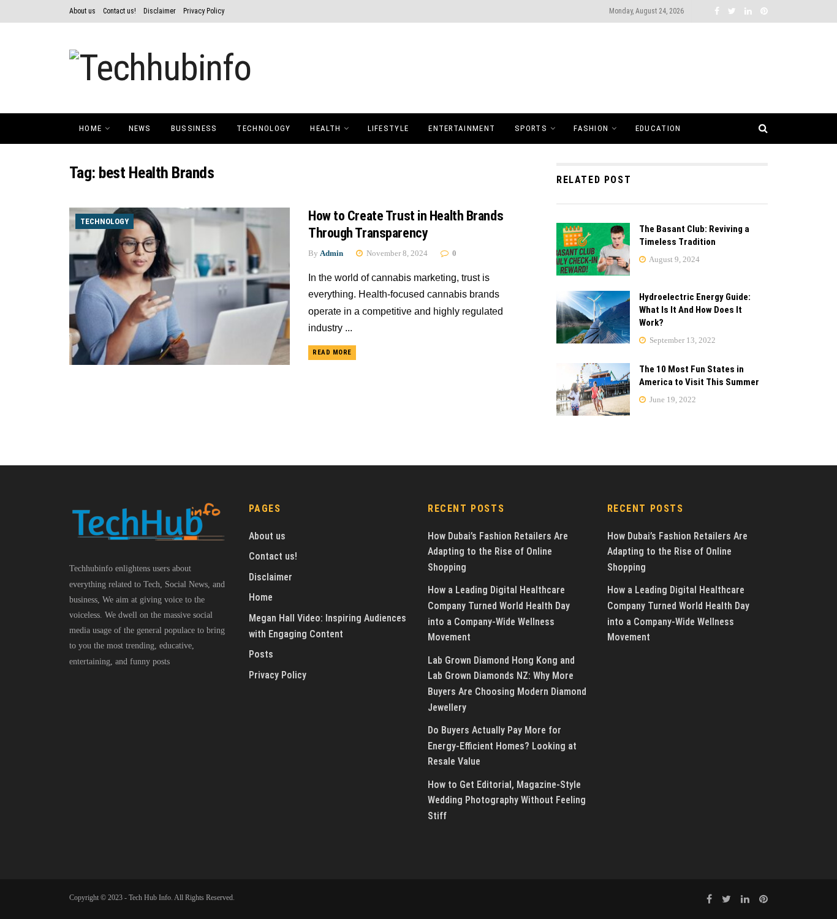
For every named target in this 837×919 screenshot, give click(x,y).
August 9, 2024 (674, 259)
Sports (531, 128)
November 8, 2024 (396, 253)
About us (82, 11)
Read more (332, 352)
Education (658, 128)
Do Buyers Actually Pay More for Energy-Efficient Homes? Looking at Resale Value (502, 745)
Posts (261, 654)
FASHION (591, 128)
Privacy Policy (203, 11)
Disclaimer (159, 11)
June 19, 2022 (672, 399)
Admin (331, 253)
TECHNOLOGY (263, 128)
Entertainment (461, 128)
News (140, 128)
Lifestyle (388, 128)
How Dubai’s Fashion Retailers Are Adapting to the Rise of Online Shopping (498, 551)
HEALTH (325, 128)
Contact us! (119, 11)
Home (90, 128)
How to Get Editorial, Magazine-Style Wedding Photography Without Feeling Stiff (507, 800)
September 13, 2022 (682, 340)
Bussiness (194, 128)
